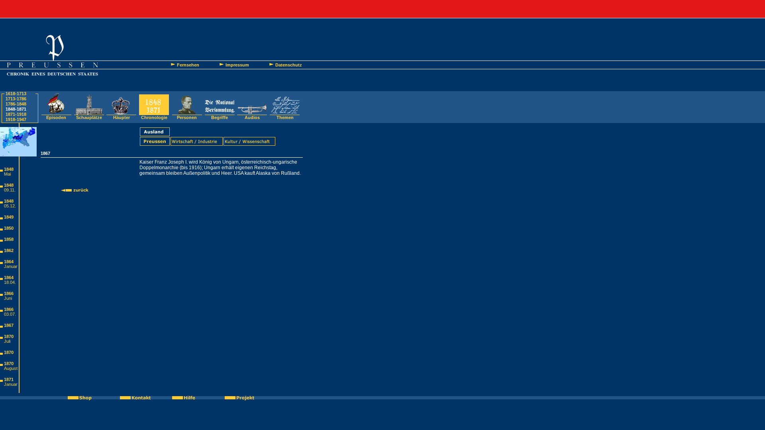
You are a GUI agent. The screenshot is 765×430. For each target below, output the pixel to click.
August (11, 368)
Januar (11, 266)
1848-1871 (16, 109)
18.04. (10, 282)
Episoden (56, 117)
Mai (7, 174)
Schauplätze (89, 117)
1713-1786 (16, 98)
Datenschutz (288, 65)
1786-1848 (16, 104)
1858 (9, 239)
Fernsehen (188, 65)
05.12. (10, 205)
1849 (9, 217)
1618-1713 (16, 93)
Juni (8, 298)
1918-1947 (16, 119)
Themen (285, 117)
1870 (9, 336)
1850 (9, 228)
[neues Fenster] (84, 398)
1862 (9, 250)
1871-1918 (16, 114)
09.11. (10, 190)
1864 (9, 261)
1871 (9, 379)
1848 (9, 169)
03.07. (10, 314)
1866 (9, 293)
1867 (9, 325)
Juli (7, 341)
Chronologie (154, 117)
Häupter (121, 117)
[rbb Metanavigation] (382, 9)
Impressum (237, 65)
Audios (252, 117)
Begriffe (219, 117)
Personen (187, 117)
